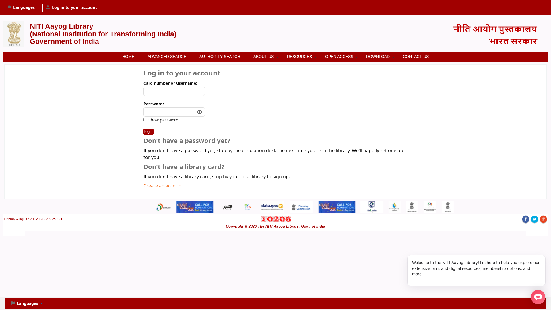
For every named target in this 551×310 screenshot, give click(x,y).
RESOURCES (299, 56)
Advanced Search (167, 56)
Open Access (339, 56)
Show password (163, 120)
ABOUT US (263, 56)
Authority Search (219, 56)
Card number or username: (170, 83)
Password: (153, 104)
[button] (23, 7)
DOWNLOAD (378, 56)
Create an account (163, 186)
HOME (128, 56)
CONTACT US (416, 56)
